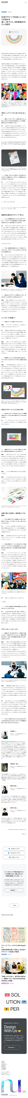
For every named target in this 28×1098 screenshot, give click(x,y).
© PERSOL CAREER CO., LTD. (13, 1095)
